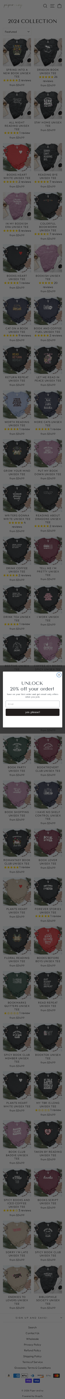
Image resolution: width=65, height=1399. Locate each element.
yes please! (32, 712)
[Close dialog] (59, 675)
